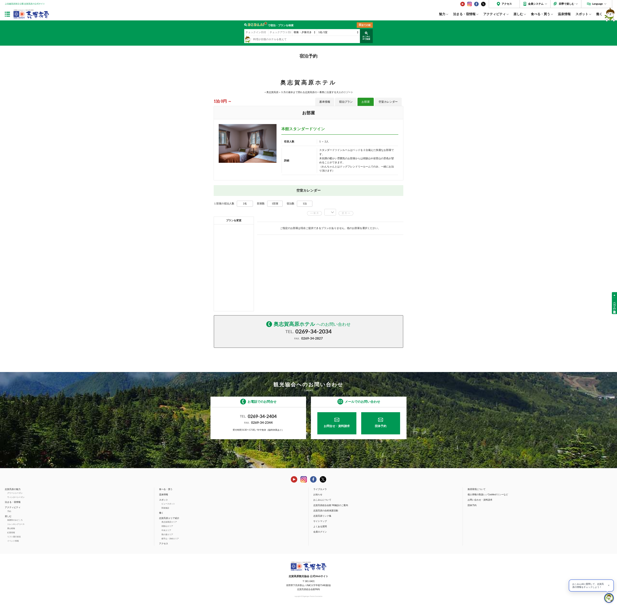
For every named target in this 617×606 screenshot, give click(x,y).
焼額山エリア (167, 526)
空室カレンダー (388, 101)
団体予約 (380, 426)
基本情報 (324, 101)
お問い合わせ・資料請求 (480, 500)
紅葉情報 (11, 533)
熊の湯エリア (167, 534)
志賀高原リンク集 (322, 516)
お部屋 (366, 101)
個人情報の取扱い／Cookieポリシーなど (488, 495)
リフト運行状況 (14, 537)
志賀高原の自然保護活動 (325, 511)
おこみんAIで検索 (366, 38)
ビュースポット (168, 504)
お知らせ (317, 495)
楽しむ (518, 14)
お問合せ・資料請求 (337, 426)
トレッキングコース (16, 524)
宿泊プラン (346, 101)
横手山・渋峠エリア (170, 539)
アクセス (507, 4)
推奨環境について (477, 489)
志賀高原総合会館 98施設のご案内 (330, 505)
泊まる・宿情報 (464, 14)
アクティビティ (494, 14)
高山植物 (11, 528)
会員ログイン (320, 532)
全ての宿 (366, 25)
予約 (9, 511)
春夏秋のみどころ (15, 520)
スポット (582, 14)
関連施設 (165, 508)
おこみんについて (322, 500)
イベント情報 (13, 541)
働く (599, 14)
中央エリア (166, 530)
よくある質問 (320, 526)
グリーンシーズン (15, 493)
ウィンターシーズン (16, 497)
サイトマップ (320, 521)
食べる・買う (540, 14)
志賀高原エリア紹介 (169, 518)
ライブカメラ (320, 489)
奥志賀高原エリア (169, 522)
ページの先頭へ (614, 306)
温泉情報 (564, 14)
